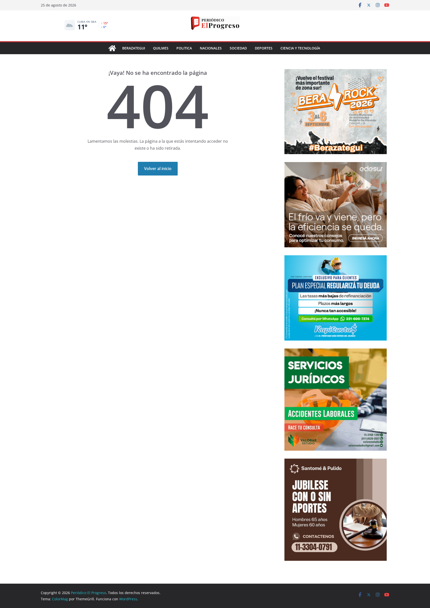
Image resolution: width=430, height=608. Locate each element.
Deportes (263, 48)
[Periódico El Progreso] (112, 48)
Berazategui (133, 48)
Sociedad (238, 48)
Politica (184, 48)
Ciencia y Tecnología (300, 48)
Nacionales (211, 48)
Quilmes (160, 48)
